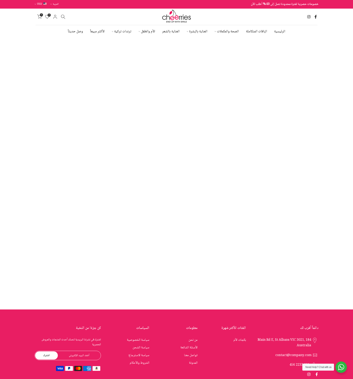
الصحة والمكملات (228, 31)
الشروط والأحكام (139, 363)
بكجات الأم (239, 340)
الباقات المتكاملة (256, 31)
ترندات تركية (122, 31)
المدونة (193, 363)
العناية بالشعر (171, 31)
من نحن (193, 340)
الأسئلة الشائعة (189, 347)
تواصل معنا (191, 355)
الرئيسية (279, 31)
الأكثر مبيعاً (97, 31)
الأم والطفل (148, 31)
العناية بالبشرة (198, 31)
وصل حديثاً (75, 31)
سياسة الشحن (141, 347)
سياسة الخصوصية (138, 340)
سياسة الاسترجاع (138, 355)
